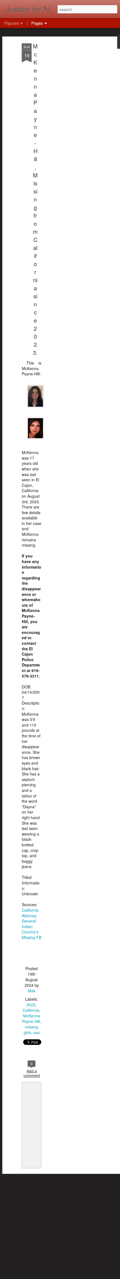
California (31, 1010)
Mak (31, 990)
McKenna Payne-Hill (31, 1018)
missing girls (31, 1029)
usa (36, 1032)
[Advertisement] (72, 131)
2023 (31, 1004)
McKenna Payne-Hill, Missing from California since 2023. (35, 199)
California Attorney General (30, 915)
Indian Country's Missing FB (31, 932)
